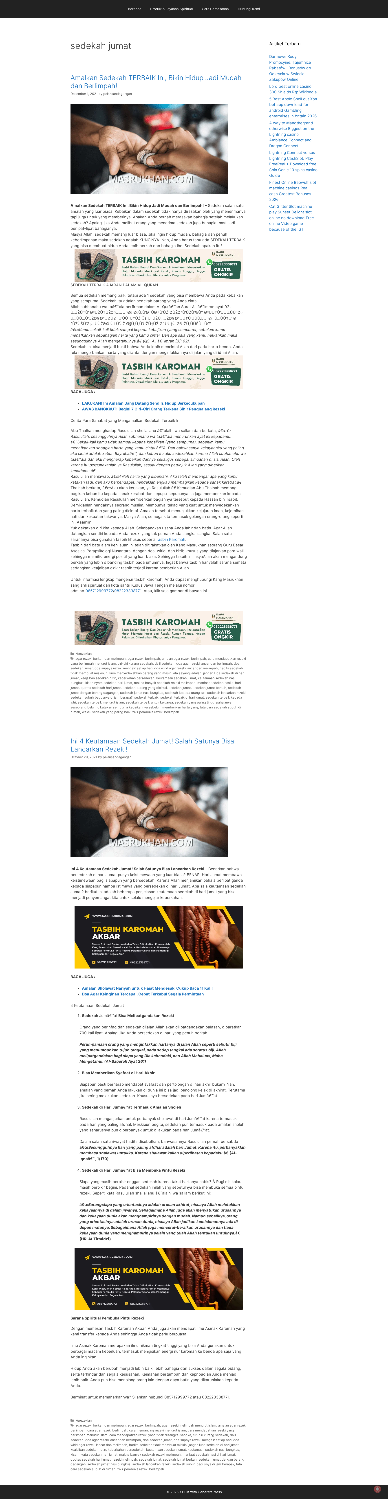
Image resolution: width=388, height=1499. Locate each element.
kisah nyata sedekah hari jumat (108, 683)
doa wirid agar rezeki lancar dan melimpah (186, 668)
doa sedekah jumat (157, 1440)
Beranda (134, 9)
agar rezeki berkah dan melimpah (100, 658)
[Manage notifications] (377, 1489)
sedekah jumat (180, 688)
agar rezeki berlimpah (144, 658)
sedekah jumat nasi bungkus (141, 693)
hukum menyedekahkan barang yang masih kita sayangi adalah (153, 673)
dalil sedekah (164, 663)
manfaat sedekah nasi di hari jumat (209, 1454)
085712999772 (99, 591)
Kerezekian (83, 653)
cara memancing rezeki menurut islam (157, 1430)
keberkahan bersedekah (136, 678)
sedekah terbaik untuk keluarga (149, 702)
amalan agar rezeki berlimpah (184, 658)
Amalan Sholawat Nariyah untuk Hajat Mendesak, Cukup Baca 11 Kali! (147, 988)
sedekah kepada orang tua (185, 693)
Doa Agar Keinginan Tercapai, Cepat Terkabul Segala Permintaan (143, 994)
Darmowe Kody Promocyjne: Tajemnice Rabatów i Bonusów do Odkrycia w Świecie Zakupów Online (290, 68)
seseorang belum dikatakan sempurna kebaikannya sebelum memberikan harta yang (134, 707)
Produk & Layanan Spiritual (171, 9)
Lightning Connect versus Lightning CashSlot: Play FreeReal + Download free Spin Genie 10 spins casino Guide (293, 164)
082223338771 (127, 591)
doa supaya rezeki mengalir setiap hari (123, 668)
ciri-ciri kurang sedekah (135, 663)
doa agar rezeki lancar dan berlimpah (204, 663)
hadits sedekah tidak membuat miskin (158, 1445)
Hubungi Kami (249, 9)
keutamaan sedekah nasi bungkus (213, 1449)
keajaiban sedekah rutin (98, 678)
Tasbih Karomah (170, 539)
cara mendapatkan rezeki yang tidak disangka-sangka (150, 1435)
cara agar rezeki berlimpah (107, 1430)
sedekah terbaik (146, 697)
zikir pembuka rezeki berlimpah (155, 712)
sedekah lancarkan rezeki (226, 693)
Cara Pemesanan (215, 9)
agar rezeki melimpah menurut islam (189, 1425)
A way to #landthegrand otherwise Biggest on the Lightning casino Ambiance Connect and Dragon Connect (291, 134)
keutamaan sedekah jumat (176, 678)
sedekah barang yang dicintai (145, 688)
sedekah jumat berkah (209, 688)
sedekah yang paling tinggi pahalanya (203, 702)
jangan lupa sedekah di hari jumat (213, 1445)
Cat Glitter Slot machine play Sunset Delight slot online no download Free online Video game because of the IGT (291, 218)
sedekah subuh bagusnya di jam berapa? (101, 697)
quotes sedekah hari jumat (101, 688)
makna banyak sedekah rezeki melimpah (165, 683)
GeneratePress (210, 1492)
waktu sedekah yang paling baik (106, 712)
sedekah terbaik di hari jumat (182, 697)
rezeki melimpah (124, 1459)
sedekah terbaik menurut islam (101, 702)
